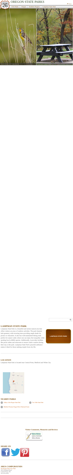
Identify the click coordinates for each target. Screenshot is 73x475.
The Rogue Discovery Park (8, 468)
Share (70, 3)
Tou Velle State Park (37, 402)
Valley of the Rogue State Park (12, 402)
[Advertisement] (16, 320)
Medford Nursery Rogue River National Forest (16, 407)
